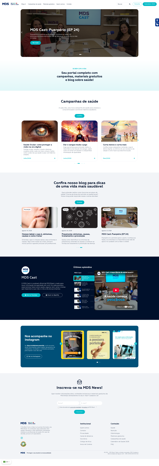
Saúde (113, 428)
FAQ (112, 444)
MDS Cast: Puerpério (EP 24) (115, 234)
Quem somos (60, 4)
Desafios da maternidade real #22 (85, 284)
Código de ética (85, 441)
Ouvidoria (83, 439)
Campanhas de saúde (34, 4)
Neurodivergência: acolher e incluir (86, 290)
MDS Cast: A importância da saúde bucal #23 (85, 278)
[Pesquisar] (129, 4)
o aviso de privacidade (75, 407)
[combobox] (121, 4)
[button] (22, 32)
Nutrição (114, 430)
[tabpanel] (115, 290)
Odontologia (115, 433)
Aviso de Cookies (86, 444)
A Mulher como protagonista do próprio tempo (85, 295)
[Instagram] (82, 357)
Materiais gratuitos (48, 4)
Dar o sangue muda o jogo (75, 145)
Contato (69, 4)
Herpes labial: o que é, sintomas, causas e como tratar (37, 235)
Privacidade (84, 433)
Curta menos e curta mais (115, 145)
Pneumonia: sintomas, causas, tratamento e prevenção (76, 235)
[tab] (83, 278)
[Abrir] (72, 345)
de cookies (84, 407)
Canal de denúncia (86, 436)
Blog (22, 4)
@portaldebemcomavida (35, 345)
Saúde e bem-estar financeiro (85, 307)
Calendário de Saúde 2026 (120, 441)
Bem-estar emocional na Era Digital (85, 301)
